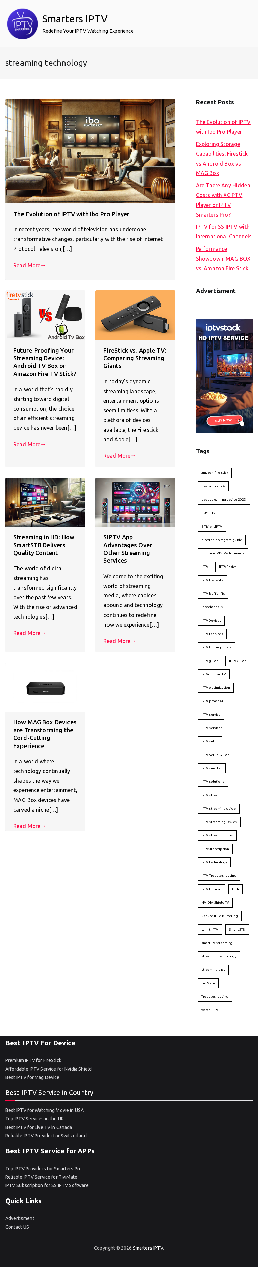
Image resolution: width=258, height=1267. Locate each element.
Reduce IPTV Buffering (219, 916)
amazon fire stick (214, 472)
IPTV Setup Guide (215, 755)
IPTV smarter (211, 768)
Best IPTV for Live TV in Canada (38, 1127)
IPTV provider (212, 701)
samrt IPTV (210, 929)
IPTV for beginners (216, 647)
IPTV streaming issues (219, 822)
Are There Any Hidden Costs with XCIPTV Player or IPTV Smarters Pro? (223, 199)
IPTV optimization (215, 687)
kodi (235, 889)
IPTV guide (210, 661)
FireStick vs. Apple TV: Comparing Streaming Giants (134, 358)
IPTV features (212, 634)
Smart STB (237, 929)
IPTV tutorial (211, 889)
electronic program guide (221, 540)
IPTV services (211, 728)
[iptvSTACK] (224, 376)
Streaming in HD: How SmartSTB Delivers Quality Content (43, 545)
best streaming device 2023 (223, 499)
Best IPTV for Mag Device (32, 1077)
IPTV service (211, 714)
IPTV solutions (212, 781)
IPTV (205, 567)
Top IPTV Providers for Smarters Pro (43, 1168)
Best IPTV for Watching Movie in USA (44, 1110)
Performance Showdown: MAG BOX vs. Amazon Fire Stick (223, 258)
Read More (26, 265)
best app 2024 (213, 486)
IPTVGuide (237, 661)
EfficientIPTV (211, 526)
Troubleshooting (214, 996)
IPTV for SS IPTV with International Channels (224, 231)
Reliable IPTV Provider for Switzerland (46, 1135)
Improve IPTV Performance (223, 553)
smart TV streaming (217, 943)
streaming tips (213, 969)
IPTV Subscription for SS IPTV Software (47, 1185)
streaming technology (218, 956)
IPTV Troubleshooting (218, 875)
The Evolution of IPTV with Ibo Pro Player (71, 214)
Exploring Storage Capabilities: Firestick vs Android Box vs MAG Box (222, 158)
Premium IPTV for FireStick (33, 1060)
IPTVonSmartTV (213, 674)
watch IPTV (210, 1010)
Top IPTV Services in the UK (34, 1118)
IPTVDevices (211, 620)
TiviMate (208, 983)
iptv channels (212, 607)
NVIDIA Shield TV (215, 902)
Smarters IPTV (75, 19)
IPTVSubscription (215, 849)
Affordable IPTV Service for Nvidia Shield (48, 1069)
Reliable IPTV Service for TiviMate (41, 1177)
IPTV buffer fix (213, 593)
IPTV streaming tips (217, 835)
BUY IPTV (208, 513)
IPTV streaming (213, 795)
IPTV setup (210, 741)
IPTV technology (214, 862)
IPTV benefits (212, 580)
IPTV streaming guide (218, 808)
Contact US (17, 1227)
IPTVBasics (227, 567)
